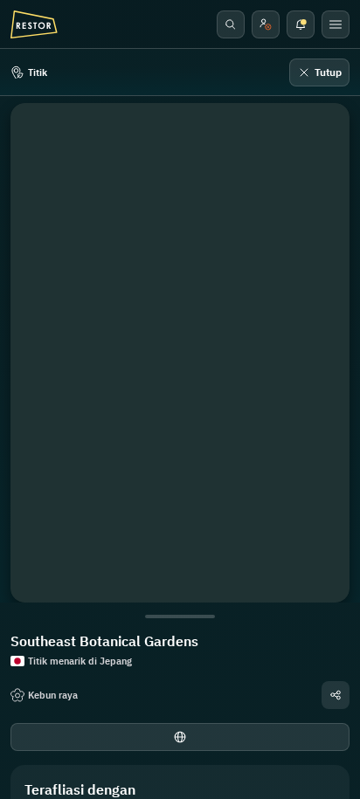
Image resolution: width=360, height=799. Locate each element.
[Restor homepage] (34, 24)
